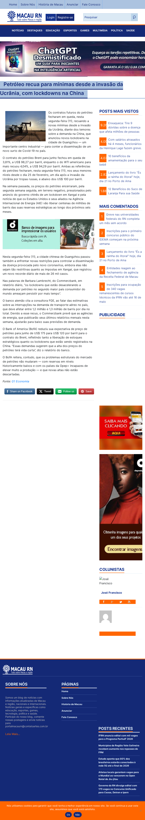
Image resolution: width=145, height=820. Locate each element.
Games (84, 30)
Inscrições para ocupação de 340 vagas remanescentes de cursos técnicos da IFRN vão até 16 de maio (120, 293)
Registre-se (65, 17)
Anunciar (72, 4)
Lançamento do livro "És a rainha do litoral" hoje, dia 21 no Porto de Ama (120, 256)
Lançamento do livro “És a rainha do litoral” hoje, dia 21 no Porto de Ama (120, 177)
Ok (68, 814)
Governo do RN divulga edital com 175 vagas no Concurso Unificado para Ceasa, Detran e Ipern (117, 789)
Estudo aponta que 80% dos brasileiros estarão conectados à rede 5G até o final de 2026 (117, 762)
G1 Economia (20, 381)
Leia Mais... (12, 734)
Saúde (130, 30)
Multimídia (100, 30)
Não (77, 814)
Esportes (70, 30)
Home (13, 4)
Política (117, 30)
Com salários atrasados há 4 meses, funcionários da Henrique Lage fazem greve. (120, 144)
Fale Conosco (91, 4)
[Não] (140, 810)
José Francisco (111, 592)
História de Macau (51, 4)
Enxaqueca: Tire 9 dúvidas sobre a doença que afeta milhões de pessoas (119, 127)
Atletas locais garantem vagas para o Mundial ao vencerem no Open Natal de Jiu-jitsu (118, 776)
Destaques (34, 30)
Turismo (34, 41)
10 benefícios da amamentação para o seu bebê (120, 160)
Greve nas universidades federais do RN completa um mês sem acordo (119, 219)
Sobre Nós (28, 4)
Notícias (18, 30)
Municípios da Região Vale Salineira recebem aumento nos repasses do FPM (118, 749)
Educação (53, 30)
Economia (18, 41)
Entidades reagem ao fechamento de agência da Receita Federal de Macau (118, 272)
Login (50, 17)
